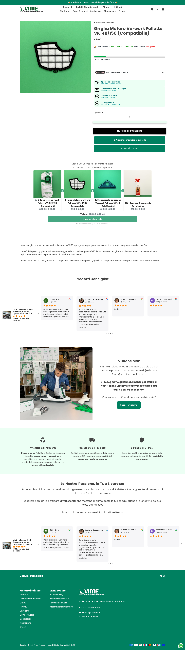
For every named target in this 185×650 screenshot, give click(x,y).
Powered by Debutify (68, 645)
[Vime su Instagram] (164, 575)
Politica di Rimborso (59, 598)
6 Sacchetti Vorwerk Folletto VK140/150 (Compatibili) (49, 203)
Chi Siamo (65, 11)
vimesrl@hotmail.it (89, 612)
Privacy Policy (56, 594)
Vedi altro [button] (83, 327)
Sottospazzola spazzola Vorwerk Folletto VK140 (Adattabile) (108, 203)
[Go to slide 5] (112, 333)
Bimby (107, 7)
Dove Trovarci (80, 11)
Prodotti (68, 7)
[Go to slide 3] (108, 333)
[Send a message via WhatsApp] (181, 646)
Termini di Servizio (58, 602)
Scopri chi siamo (128, 405)
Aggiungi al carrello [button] (92, 219)
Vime (36, 645)
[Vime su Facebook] (161, 575)
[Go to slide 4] (110, 333)
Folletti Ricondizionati (88, 7)
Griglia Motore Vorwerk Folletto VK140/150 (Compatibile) (77, 203)
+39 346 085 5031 (89, 616)
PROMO (118, 7)
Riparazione (110, 11)
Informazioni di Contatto (61, 606)
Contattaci (95, 11)
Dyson (122, 11)
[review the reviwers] (69, 299)
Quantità (98, 112)
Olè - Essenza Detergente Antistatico (137, 205)
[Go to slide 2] (106, 333)
